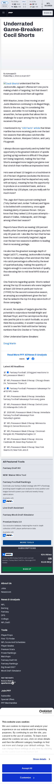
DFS (3, 615)
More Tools (27, 542)
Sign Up (27, 569)
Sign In (48, 13)
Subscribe (6, 696)
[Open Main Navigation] (3, 13)
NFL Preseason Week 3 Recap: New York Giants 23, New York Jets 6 (23, 448)
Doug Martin (9, 343)
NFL (4, 3)
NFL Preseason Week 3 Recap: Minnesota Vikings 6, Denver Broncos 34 (24, 424)
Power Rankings (8, 653)
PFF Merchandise (9, 703)
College (4, 619)
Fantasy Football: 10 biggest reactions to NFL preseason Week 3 (26, 373)
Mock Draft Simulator (11, 671)
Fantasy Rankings (9, 664)
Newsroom (6, 592)
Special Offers (7, 699)
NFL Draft (5, 622)
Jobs (3, 588)
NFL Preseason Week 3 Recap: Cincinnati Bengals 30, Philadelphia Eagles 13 (24, 432)
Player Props (7, 635)
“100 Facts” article (30, 128)
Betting (4, 608)
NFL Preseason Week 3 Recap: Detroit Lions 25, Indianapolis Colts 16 (25, 405)
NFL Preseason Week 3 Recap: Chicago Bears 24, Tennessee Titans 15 (26, 381)
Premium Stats (8, 649)
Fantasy (5, 612)
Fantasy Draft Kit (9, 660)
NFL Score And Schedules (13, 642)
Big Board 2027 (8, 667)
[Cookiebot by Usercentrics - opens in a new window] (39, 712)
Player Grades (7, 646)
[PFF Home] (10, 13)
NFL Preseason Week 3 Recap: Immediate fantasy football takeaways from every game (24, 397)
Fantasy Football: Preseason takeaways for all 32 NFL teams (26, 389)
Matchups (6, 656)
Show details (39, 759)
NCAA (4, 6)
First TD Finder (8, 639)
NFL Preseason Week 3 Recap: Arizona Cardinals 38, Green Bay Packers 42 (23, 440)
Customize (25, 777)
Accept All (27, 768)
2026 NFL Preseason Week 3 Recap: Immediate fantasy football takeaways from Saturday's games (26, 415)
